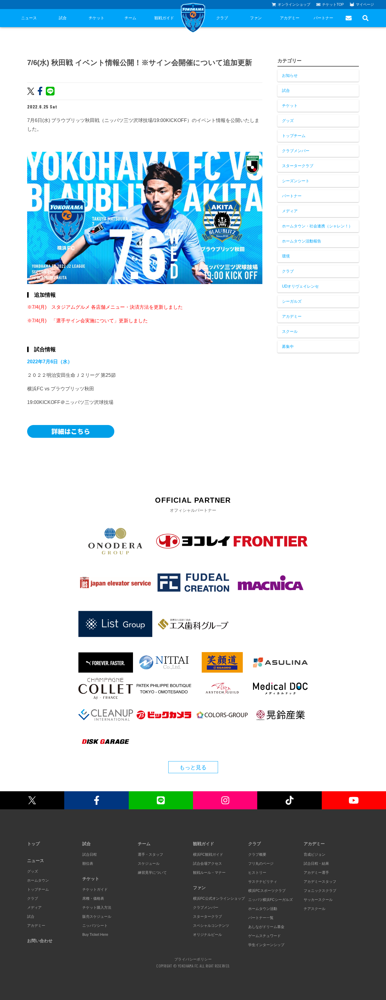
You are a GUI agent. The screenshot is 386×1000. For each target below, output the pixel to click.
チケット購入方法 (96, 907)
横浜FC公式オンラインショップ (219, 898)
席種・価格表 (93, 898)
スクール (290, 331)
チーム (130, 18)
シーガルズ (292, 301)
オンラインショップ (294, 4)
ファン (256, 18)
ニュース (29, 18)
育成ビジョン (314, 854)
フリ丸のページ (261, 863)
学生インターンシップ (266, 945)
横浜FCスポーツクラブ (267, 891)
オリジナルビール (207, 935)
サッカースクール (318, 900)
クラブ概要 (257, 854)
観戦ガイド (164, 18)
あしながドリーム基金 (266, 927)
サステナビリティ (262, 882)
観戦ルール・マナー (209, 872)
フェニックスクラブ (320, 891)
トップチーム (293, 135)
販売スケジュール (96, 916)
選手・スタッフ (150, 854)
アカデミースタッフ (320, 882)
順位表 (87, 863)
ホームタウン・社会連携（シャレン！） (317, 226)
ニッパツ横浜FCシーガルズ (270, 900)
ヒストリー (257, 872)
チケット (96, 18)
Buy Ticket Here (95, 935)
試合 (63, 18)
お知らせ (290, 75)
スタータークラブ (297, 166)
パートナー (323, 18)
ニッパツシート (95, 925)
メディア (290, 211)
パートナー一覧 (261, 918)
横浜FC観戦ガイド (208, 854)
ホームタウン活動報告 (301, 241)
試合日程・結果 (316, 863)
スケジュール (149, 863)
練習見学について (152, 872)
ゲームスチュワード (264, 936)
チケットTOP (333, 4)
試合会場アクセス (207, 863)
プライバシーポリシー (193, 959)
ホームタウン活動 (262, 909)
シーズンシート (295, 181)
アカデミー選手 (316, 872)
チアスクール (314, 909)
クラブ (222, 18)
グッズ (288, 120)
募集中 (288, 346)
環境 (286, 256)
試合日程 (89, 854)
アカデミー (289, 18)
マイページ (365, 4)
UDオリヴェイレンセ (300, 286)
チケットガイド (95, 889)
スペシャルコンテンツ (211, 925)
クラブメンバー (295, 150)
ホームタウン (38, 880)
